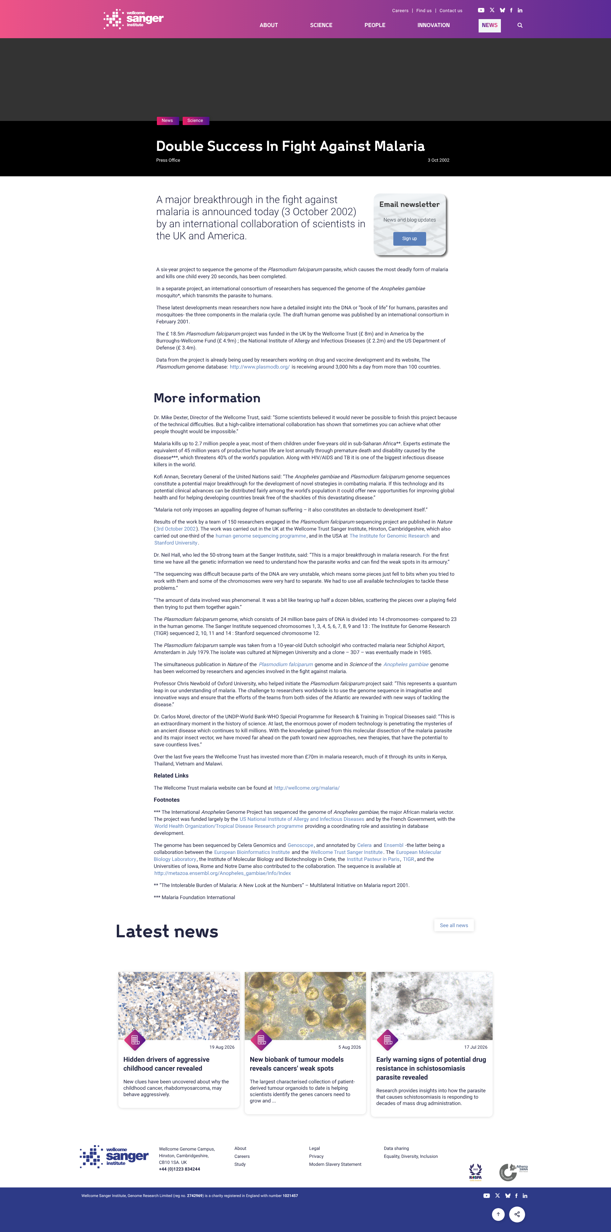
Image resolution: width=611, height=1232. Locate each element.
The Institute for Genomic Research (389, 536)
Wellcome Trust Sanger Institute (347, 852)
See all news (454, 925)
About (269, 25)
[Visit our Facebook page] (511, 10)
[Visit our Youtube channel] (481, 10)
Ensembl (394, 845)
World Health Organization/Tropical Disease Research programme (228, 826)
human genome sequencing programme (261, 536)
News (490, 25)
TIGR (408, 859)
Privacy (316, 1156)
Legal (314, 1148)
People (375, 25)
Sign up (410, 238)
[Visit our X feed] (492, 10)
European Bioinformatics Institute (252, 852)
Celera (364, 845)
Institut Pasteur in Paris (373, 859)
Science (321, 25)
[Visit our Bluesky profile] (502, 10)
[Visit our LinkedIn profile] (520, 10)
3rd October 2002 (176, 529)
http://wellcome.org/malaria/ (307, 788)
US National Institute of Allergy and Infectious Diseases (302, 819)
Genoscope (300, 845)
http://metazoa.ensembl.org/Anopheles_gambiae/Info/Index (222, 873)
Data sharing (396, 1148)
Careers (400, 10)
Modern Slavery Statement (335, 1164)
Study (240, 1164)
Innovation (434, 25)
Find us (424, 10)
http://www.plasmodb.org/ (260, 367)
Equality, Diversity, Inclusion (411, 1156)
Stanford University (175, 543)
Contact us (450, 10)
